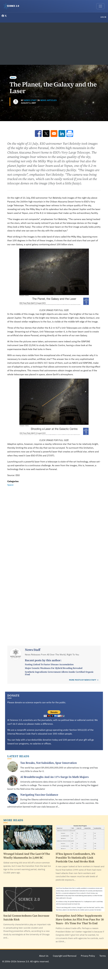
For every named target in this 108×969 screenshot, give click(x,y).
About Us (43, 955)
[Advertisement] (54, 43)
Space (13, 77)
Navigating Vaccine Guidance (39, 795)
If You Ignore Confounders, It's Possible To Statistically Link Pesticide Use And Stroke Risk (75, 857)
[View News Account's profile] (15, 101)
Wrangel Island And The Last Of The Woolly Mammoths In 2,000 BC (26, 856)
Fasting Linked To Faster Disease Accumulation (49, 664)
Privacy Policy (88, 955)
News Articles (48, 100)
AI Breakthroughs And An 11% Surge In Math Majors (54, 777)
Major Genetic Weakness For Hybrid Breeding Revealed (53, 668)
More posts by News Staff (82, 680)
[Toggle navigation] (100, 6)
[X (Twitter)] (5, 15)
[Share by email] (54, 133)
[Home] (12, 6)
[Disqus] (54, 525)
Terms (102, 955)
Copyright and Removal (64, 955)
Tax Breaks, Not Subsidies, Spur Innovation (48, 763)
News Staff (30, 100)
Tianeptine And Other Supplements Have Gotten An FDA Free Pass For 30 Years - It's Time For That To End (80, 919)
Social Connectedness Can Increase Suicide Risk (26, 917)
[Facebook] (3, 15)
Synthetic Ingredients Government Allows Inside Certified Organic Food (59, 673)
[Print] (69, 133)
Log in (103, 17)
